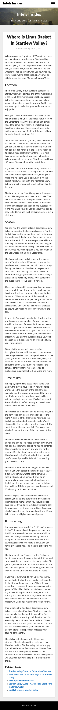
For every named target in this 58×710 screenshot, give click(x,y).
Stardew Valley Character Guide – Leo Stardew (30, 671)
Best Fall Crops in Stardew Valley (23, 690)
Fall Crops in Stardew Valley (21, 681)
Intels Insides (13, 3)
